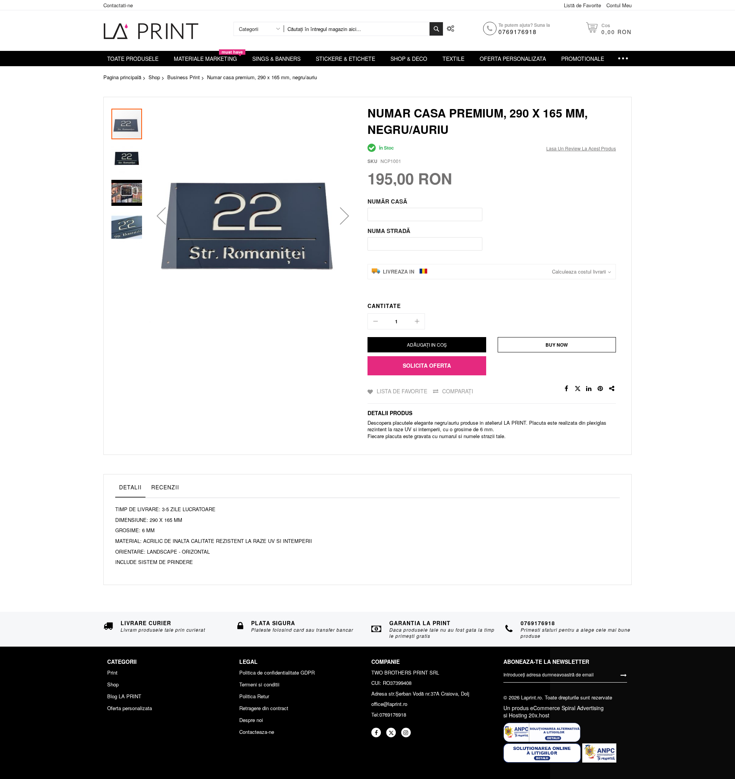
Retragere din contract (263, 708)
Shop (154, 77)
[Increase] (417, 321)
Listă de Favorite (582, 5)
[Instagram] (406, 732)
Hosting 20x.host (528, 715)
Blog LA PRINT (124, 696)
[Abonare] (623, 674)
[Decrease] (375, 321)
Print (112, 672)
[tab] (130, 489)
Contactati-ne (118, 5)
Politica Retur (254, 696)
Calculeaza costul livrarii (579, 271)
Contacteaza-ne (256, 731)
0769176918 (517, 32)
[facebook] (376, 732)
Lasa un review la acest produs (581, 148)
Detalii (130, 487)
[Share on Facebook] (566, 389)
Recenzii (165, 487)
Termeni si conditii (259, 684)
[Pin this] (600, 389)
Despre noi (251, 720)
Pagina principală (122, 77)
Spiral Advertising (583, 708)
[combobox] (357, 29)
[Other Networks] (612, 389)
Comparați (457, 391)
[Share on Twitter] (577, 389)
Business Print (183, 77)
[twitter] (391, 732)
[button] (161, 215)
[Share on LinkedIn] (589, 389)
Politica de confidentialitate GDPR (277, 672)
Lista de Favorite (402, 391)
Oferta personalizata (129, 708)
